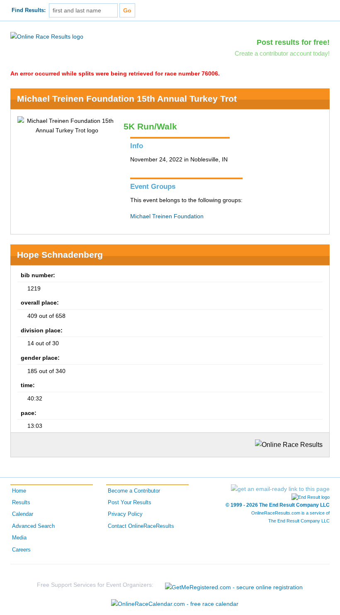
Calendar (22, 514)
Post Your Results (129, 502)
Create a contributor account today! (282, 53)
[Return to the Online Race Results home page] (46, 36)
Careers (21, 550)
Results (21, 502)
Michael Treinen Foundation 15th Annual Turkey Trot (127, 98)
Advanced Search (33, 526)
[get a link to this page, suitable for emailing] (280, 489)
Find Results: (29, 10)
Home (19, 491)
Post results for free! (293, 42)
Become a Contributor (134, 491)
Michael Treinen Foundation (167, 216)
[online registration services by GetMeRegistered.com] (234, 585)
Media (19, 538)
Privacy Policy (125, 514)
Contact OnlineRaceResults (141, 526)
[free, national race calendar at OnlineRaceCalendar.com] (174, 604)
